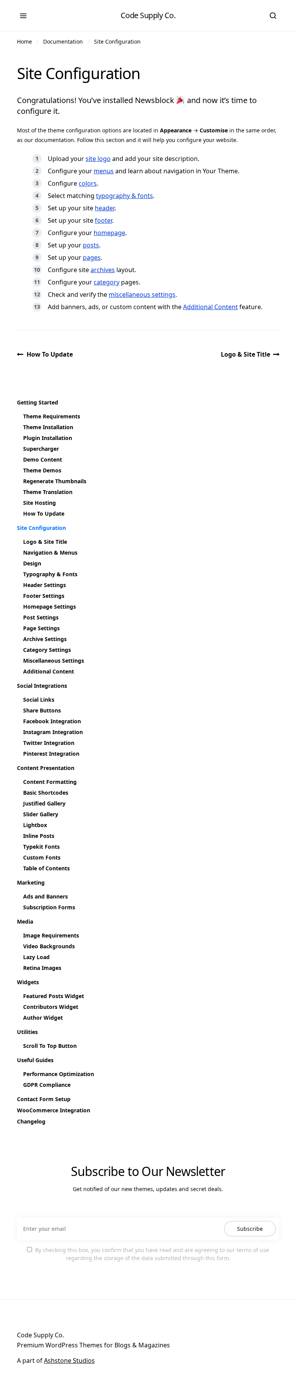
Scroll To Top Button (50, 1045)
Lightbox (35, 825)
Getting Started (37, 402)
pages (92, 257)
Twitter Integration (48, 742)
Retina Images (42, 967)
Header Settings (44, 585)
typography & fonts (124, 195)
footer (103, 220)
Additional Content (210, 307)
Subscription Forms (49, 907)
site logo (98, 158)
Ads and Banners (45, 896)
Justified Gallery (44, 803)
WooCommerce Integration (53, 1110)
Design (32, 563)
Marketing (31, 882)
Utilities (27, 1032)
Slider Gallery (40, 814)
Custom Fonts (42, 857)
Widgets (28, 982)
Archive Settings (45, 639)
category (106, 282)
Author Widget (43, 1017)
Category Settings (47, 649)
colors (88, 183)
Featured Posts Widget (53, 996)
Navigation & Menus (50, 552)
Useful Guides (35, 1060)
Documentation (63, 41)
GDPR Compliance (47, 1084)
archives (103, 270)
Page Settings (41, 628)
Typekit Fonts (41, 846)
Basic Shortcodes (45, 792)
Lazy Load (36, 957)
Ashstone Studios (69, 1360)
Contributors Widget (50, 1006)
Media (25, 921)
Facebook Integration (52, 721)
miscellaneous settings (142, 294)
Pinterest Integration (51, 753)
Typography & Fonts (50, 574)
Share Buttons (42, 710)
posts (91, 245)
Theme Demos (42, 470)
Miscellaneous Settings (53, 660)
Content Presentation (45, 768)
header (104, 208)
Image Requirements (51, 935)
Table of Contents (46, 868)
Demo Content (42, 459)
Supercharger (41, 448)
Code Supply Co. (148, 15)
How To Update (50, 354)
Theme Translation (47, 492)
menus (104, 171)
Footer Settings (43, 595)
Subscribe (250, 1228)
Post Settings (41, 617)
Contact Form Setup (44, 1099)
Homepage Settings (49, 606)
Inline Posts (38, 835)
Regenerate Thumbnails (54, 481)
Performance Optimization (58, 1074)
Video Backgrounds (49, 946)
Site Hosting (39, 502)
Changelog (31, 1121)
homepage (109, 232)
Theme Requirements (51, 416)
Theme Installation (48, 427)
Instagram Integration (53, 732)
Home (24, 41)
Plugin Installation (47, 438)
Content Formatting (50, 781)
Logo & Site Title (245, 354)
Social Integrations (42, 685)
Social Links (38, 699)
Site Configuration (117, 41)
